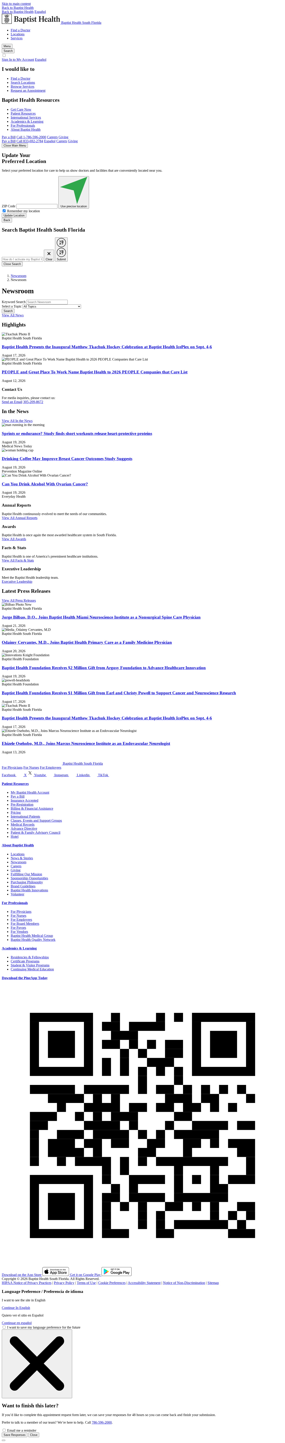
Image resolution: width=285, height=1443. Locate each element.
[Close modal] (3, 1440)
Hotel (14, 836)
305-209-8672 (33, 402)
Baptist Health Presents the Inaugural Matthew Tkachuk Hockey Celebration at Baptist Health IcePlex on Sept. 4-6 (107, 346)
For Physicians (12, 767)
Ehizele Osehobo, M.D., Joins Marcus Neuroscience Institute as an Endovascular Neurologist (86, 743)
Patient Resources (23, 113)
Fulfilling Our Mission (26, 874)
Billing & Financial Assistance (32, 808)
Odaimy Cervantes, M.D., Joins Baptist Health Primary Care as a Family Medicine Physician (87, 642)
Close (33, 1435)
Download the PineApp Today (25, 978)
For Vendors (19, 931)
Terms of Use (86, 1283)
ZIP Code (8, 206)
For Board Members (25, 923)
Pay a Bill (9, 137)
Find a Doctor (20, 30)
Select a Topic (12, 306)
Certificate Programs (25, 961)
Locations (17, 34)
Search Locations (23, 82)
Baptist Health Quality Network (33, 940)
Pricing (16, 812)
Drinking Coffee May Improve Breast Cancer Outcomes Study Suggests (67, 458)
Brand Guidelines (23, 886)
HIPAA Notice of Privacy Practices (26, 1283)
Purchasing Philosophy (27, 882)
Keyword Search (14, 302)
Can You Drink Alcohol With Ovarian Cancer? (45, 484)
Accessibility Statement (144, 1283)
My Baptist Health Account (30, 792)
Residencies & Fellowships (30, 957)
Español (40, 12)
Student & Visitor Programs (30, 965)
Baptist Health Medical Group (32, 936)
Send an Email (12, 402)
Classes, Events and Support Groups (36, 820)
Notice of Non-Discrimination (184, 1283)
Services (16, 38)
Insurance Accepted (24, 800)
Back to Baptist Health (18, 8)
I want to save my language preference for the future (43, 1327)
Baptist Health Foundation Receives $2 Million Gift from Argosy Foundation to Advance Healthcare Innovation (104, 667)
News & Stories (22, 858)
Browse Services (22, 86)
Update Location (14, 215)
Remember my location (23, 211)
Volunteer (17, 894)
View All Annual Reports (19, 518)
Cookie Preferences (112, 1283)
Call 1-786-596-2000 (31, 137)
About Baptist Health (26, 129)
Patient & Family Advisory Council (35, 832)
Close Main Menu (15, 145)
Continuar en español (17, 1323)
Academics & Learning (27, 121)
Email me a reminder (21, 1430)
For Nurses (31, 767)
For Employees (50, 767)
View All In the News (17, 421)
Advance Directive (24, 828)
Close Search (12, 264)
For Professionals (23, 125)
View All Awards (14, 539)
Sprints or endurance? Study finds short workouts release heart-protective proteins (77, 433)
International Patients (25, 816)
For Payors (18, 927)
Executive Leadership (17, 581)
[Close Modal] (37, 1363)
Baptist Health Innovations (29, 890)
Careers (52, 137)
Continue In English (16, 1308)
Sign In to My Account (18, 59)
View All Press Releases (19, 600)
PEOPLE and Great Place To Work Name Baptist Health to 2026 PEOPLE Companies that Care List (94, 372)
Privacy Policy (64, 1283)
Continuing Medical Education (32, 969)
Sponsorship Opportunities (29, 878)
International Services (26, 117)
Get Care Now (21, 109)
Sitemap (213, 1283)
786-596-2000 (102, 1422)
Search (8, 311)
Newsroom (18, 276)
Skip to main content (16, 4)
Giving (63, 137)
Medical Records (23, 824)
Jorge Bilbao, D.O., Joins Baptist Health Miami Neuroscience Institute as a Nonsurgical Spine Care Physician (101, 617)
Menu (7, 46)
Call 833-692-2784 (29, 141)
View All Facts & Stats (18, 560)
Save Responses (15, 1435)
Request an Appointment (28, 90)
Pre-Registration (22, 804)
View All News (13, 315)
